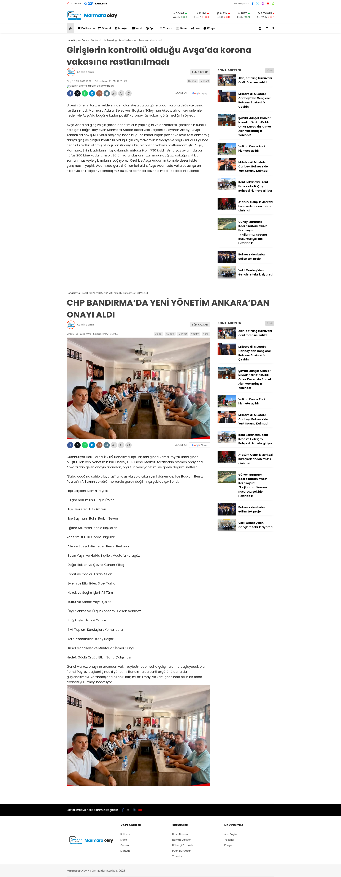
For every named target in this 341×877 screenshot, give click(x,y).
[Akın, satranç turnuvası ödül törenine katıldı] (227, 85)
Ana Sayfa (230, 834)
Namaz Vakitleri (181, 840)
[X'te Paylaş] (77, 93)
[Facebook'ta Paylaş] (70, 93)
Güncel (106, 28)
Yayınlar (177, 856)
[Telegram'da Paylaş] (92, 93)
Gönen (124, 845)
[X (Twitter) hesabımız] (257, 3)
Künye (211, 28)
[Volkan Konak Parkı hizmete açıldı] (227, 154)
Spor (153, 28)
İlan (197, 28)
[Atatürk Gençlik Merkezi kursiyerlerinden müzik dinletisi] (227, 209)
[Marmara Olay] (92, 19)
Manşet (123, 28)
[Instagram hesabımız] (263, 3)
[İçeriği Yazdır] (107, 93)
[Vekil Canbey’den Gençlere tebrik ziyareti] (227, 277)
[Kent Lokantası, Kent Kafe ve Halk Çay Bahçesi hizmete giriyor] (227, 189)
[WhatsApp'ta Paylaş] (85, 93)
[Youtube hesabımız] (268, 3)
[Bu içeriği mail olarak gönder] (99, 93)
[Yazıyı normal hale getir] (128, 93)
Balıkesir (87, 28)
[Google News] (199, 93)
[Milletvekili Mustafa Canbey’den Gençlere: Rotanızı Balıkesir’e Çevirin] (227, 101)
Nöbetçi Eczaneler (183, 845)
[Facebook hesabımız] (252, 3)
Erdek (123, 840)
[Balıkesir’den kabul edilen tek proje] (227, 262)
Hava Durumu (180, 834)
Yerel (139, 28)
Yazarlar (229, 840)
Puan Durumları (181, 851)
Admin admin (85, 72)
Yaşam (167, 28)
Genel (183, 28)
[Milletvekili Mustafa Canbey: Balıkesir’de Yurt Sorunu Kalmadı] (227, 169)
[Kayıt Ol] (260, 28)
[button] (71, 28)
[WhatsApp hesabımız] (273, 3)
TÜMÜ (270, 70)
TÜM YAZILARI (200, 72)
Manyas (125, 851)
